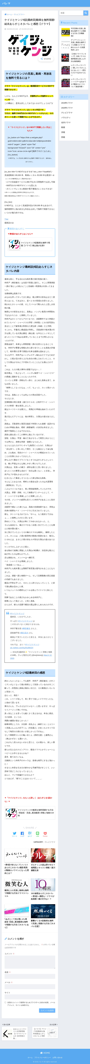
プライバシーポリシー (42, 1057)
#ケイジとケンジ (17, 614)
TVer (6, 219)
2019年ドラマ (67, 103)
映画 (63, 127)
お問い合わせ (57, 1057)
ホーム (30, 1057)
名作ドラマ (66, 123)
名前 (8, 972)
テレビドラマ (50, 842)
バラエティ (66, 118)
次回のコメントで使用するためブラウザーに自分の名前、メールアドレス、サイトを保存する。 (31, 1003)
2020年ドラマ (67, 108)
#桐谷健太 (26, 628)
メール (9, 982)
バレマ (6, 3)
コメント (9, 954)
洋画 (63, 132)
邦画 (63, 137)
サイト (7, 993)
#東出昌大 (24, 633)
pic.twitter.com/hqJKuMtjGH (21, 648)
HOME (46, 1053)
